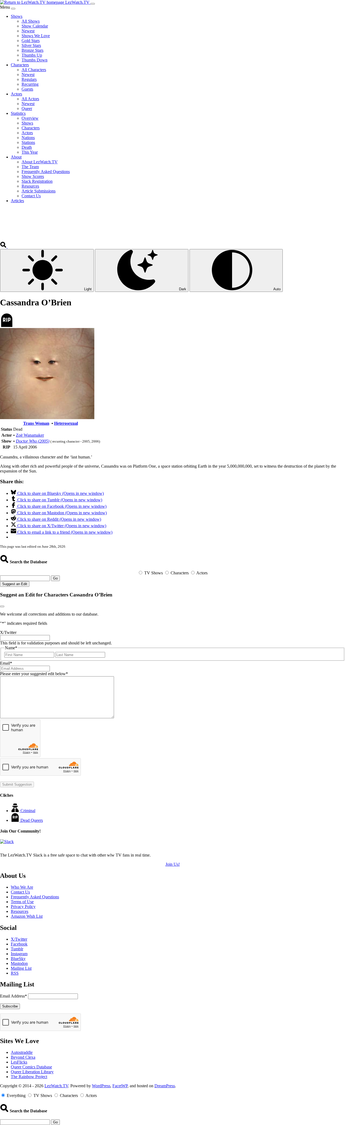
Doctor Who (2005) (32, 441)
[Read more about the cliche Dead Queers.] (15, 820)
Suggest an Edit (14, 584)
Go (55, 578)
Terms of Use (22, 901)
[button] (4, 246)
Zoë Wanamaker (30, 435)
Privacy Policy (23, 906)
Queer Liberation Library (32, 1071)
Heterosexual (66, 423)
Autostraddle (22, 1052)
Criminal (27, 810)
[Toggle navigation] (93, 4)
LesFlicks (19, 1062)
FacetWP (119, 1085)
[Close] (13, 8)
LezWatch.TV (56, 1085)
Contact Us (20, 892)
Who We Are (22, 887)
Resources (19, 911)
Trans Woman (36, 423)
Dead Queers (31, 820)
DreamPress (164, 1085)
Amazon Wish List (27, 916)
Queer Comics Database (31, 1067)
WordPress (101, 1085)
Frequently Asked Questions (35, 897)
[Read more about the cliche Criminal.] (15, 810)
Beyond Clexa (23, 1057)
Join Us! (172, 864)
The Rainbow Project (29, 1076)
